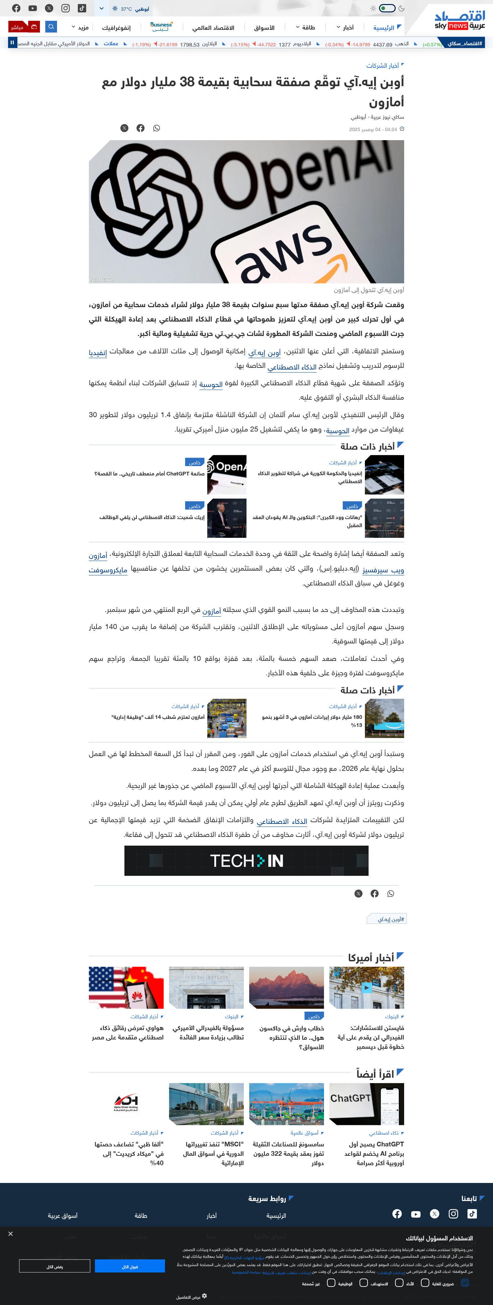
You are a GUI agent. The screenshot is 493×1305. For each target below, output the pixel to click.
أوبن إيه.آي (265, 351)
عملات (145, 43)
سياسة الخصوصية (246, 1271)
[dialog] (246, 1266)
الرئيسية (384, 26)
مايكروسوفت (108, 568)
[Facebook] (16, 8)
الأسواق (264, 26)
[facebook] (397, 1216)
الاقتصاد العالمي (213, 26)
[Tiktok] (82, 8)
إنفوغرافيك (116, 26)
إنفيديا (98, 351)
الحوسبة (211, 383)
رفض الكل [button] (55, 1265)
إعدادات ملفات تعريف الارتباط (287, 1271)
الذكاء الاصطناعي (292, 365)
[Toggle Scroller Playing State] (12, 42)
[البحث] (51, 27)
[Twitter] (49, 8)
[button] (123, 8)
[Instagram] (65, 8)
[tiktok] (472, 1216)
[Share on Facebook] (140, 128)
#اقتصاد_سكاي (465, 42)
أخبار (212, 1214)
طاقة (141, 1214)
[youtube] (416, 1215)
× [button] (10, 1234)
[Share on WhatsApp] (157, 128)
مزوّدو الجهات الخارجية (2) (244, 1256)
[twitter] (434, 1216)
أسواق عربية (62, 1214)
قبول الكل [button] (130, 1265)
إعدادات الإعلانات (391, 1271)
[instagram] (453, 1216)
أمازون (212, 609)
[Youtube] (32, 8)
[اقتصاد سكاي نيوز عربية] (444, 20)
